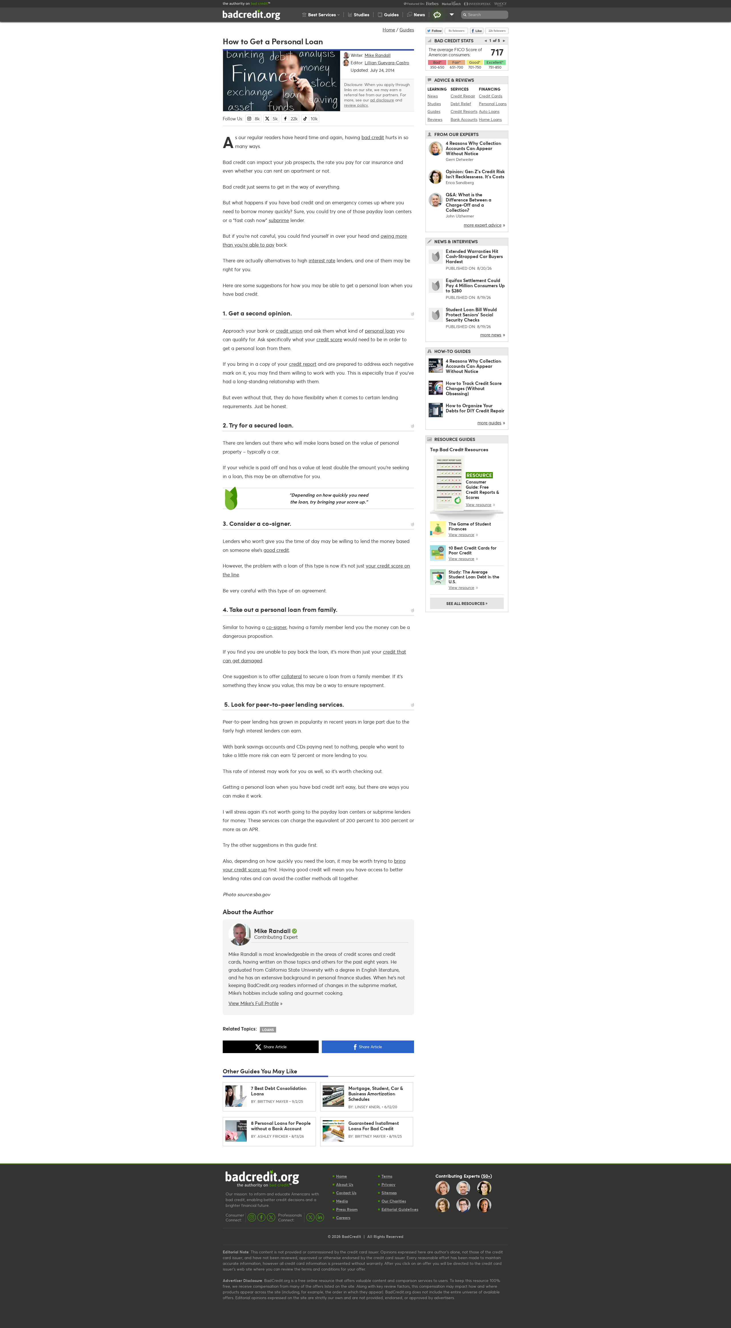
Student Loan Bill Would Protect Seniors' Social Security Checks (471, 314)
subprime (279, 220)
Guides (406, 30)
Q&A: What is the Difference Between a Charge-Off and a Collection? (468, 202)
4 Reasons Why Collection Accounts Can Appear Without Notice (473, 148)
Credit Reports (464, 111)
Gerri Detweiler (459, 159)
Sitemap (389, 1192)
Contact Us (346, 1192)
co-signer (276, 627)
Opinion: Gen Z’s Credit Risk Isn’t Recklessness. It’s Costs (475, 173)
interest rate (322, 260)
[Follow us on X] (271, 1217)
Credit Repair (463, 96)
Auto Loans (489, 111)
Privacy (388, 1184)
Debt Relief (461, 103)
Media (342, 1201)
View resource (478, 504)
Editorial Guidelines (399, 1209)
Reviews (434, 119)
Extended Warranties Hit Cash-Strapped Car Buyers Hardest (474, 256)
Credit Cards (490, 96)
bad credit (373, 137)
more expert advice (482, 225)
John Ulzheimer (460, 216)
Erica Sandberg (460, 182)
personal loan (380, 330)
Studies (434, 103)
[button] (321, 14)
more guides (489, 423)
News (432, 96)
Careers (343, 1217)
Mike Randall (272, 930)
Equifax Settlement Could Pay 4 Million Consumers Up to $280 (475, 285)
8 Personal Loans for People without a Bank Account (281, 1125)
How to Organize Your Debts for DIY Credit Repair (475, 408)
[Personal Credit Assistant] (437, 14)
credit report (302, 364)
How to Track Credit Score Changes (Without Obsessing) (474, 388)
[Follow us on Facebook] (261, 1217)
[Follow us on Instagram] (252, 1217)
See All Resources (466, 603)
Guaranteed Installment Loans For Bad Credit (373, 1125)
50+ (486, 1176)
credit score (329, 339)
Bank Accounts (464, 119)
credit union (289, 330)
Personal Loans (493, 103)
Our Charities (393, 1201)
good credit (276, 550)
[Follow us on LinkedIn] (320, 1217)
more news (490, 335)
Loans (268, 1029)
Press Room (347, 1209)
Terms (386, 1176)
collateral (291, 676)
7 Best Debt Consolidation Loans (278, 1091)
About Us (344, 1184)
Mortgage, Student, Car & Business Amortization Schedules (375, 1093)
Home (389, 30)
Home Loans (490, 119)
